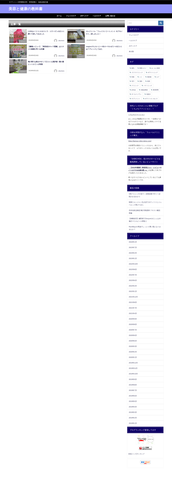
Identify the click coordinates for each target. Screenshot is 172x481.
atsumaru (61, 40)
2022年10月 (133, 264)
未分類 (24, 56)
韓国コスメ (142, 68)
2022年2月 (133, 286)
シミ (140, 77)
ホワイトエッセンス (151, 98)
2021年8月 (133, 302)
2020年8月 (133, 324)
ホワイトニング (153, 72)
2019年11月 (133, 368)
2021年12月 (133, 297)
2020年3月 (133, 346)
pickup (134, 90)
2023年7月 (133, 247)
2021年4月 (133, 313)
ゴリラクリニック (137, 72)
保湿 (148, 81)
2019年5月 (133, 401)
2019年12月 (133, 363)
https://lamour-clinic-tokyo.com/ (139, 141)
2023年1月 (133, 258)
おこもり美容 (155, 68)
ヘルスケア (97, 16)
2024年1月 (133, 242)
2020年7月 (133, 330)
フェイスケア (71, 16)
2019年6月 (133, 396)
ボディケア (84, 16)
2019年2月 (133, 418)
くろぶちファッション (136, 114)
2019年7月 (133, 390)
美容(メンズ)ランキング (136, 454)
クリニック (135, 85)
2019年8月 (133, 385)
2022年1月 (133, 291)
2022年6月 (133, 280)
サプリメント (136, 98)
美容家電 (155, 90)
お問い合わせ (110, 16)
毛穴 (133, 81)
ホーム (59, 16)
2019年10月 (133, 374)
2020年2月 (133, 352)
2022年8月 (133, 269)
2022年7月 (133, 275)
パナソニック (148, 85)
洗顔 (140, 81)
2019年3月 (133, 412)
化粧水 (148, 94)
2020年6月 (133, 335)
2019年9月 (133, 379)
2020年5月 (133, 341)
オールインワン (136, 94)
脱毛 (133, 68)
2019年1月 (133, 423)
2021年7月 (133, 308)
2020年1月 (133, 357)
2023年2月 (133, 253)
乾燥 (133, 77)
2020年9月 (133, 319)
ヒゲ (157, 77)
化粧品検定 (144, 90)
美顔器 (149, 77)
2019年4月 (133, 407)
